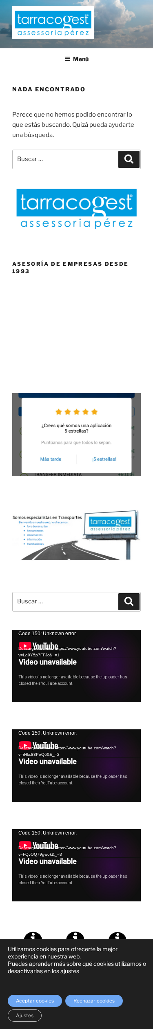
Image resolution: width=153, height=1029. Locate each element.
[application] (76, 666)
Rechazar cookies (94, 1001)
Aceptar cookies (35, 1001)
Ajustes (24, 1015)
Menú (81, 58)
